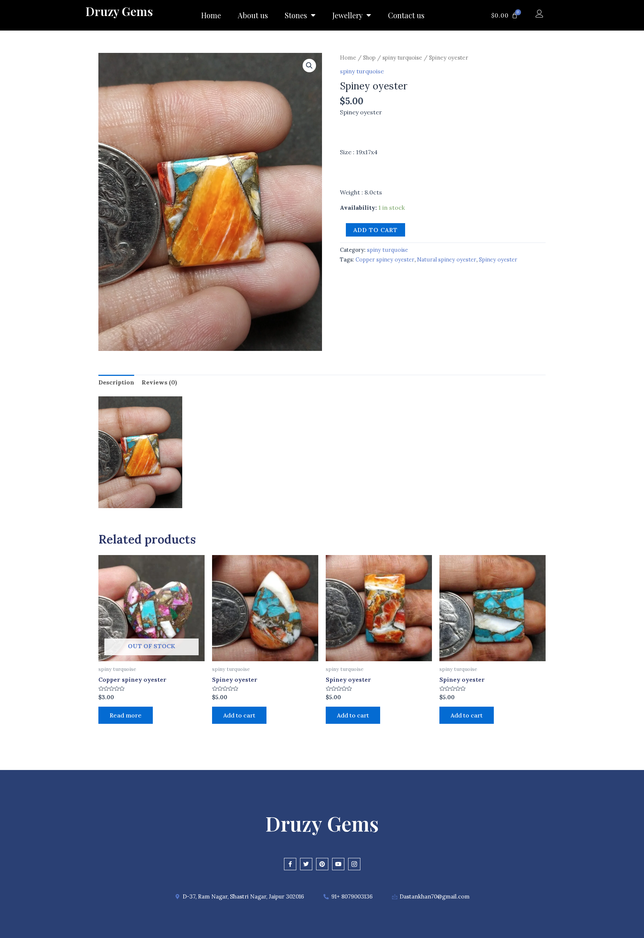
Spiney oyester (498, 259)
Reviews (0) (159, 382)
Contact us (406, 15)
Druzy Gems (119, 11)
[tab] (116, 382)
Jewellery (347, 15)
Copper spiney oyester (385, 259)
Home (211, 15)
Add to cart (375, 230)
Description (116, 382)
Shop (369, 57)
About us (253, 15)
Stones (296, 15)
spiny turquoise (402, 57)
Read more (126, 715)
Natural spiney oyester (446, 259)
